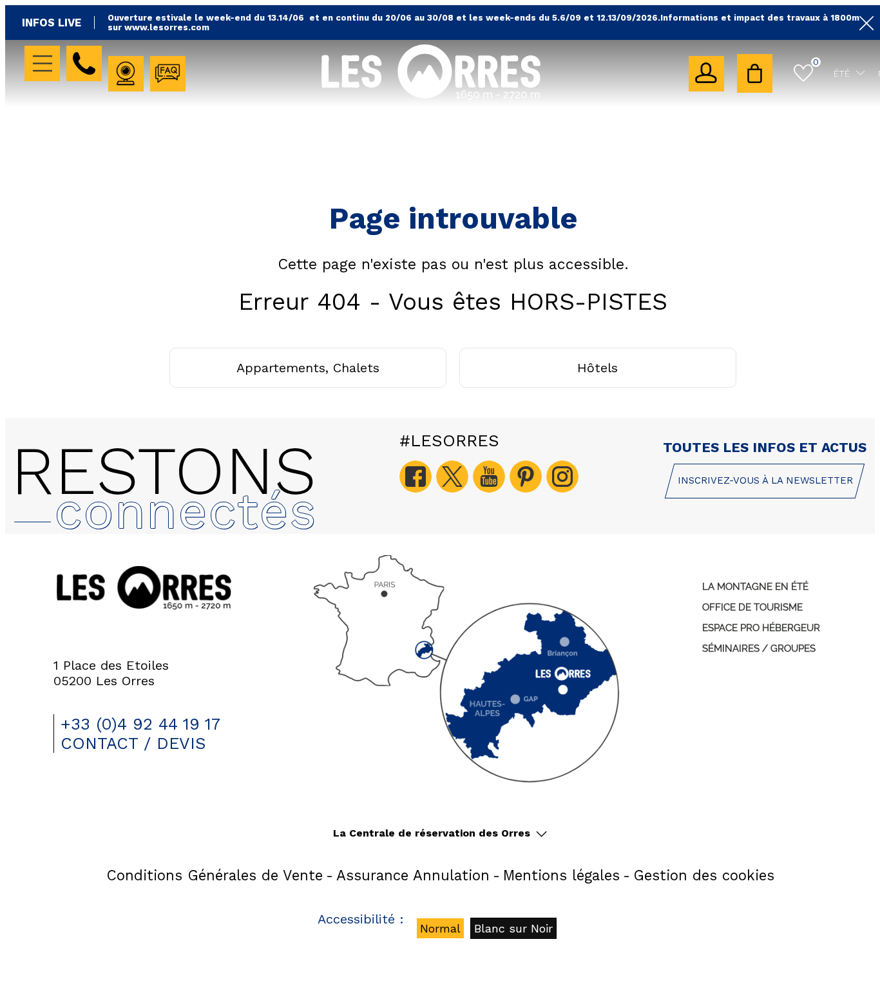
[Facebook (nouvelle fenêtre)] (415, 476)
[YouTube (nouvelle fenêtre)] (489, 476)
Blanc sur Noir (513, 928)
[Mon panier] (754, 73)
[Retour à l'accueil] (430, 97)
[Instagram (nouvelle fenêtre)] (562, 476)
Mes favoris (816, 62)
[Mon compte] (706, 73)
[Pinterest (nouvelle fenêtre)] (526, 476)
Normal (440, 928)
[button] (754, 73)
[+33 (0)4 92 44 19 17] (84, 63)
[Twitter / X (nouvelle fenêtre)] (452, 476)
